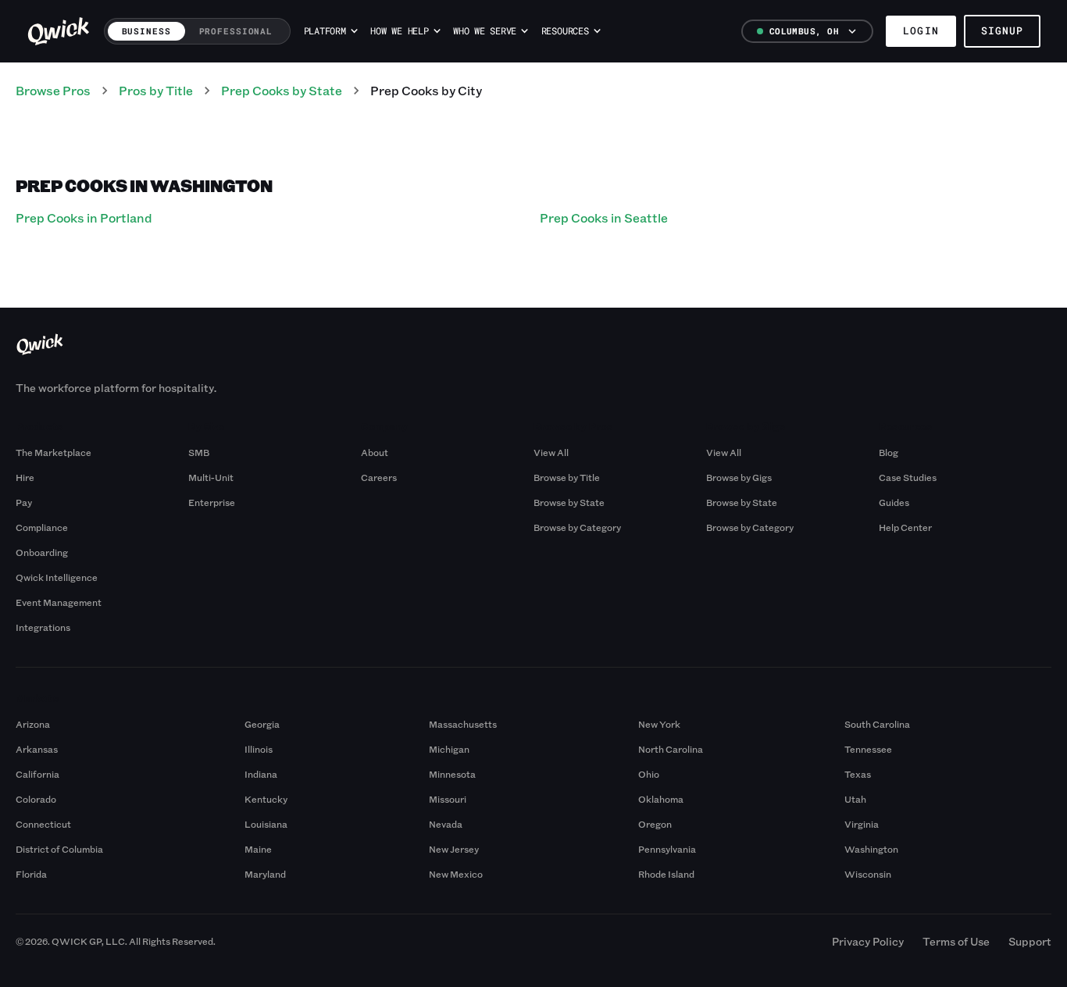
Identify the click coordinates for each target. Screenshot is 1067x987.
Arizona (33, 724)
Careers (379, 477)
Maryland (265, 874)
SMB (198, 452)
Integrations (43, 627)
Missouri (447, 799)
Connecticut (43, 824)
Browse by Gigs (739, 477)
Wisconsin (867, 874)
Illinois (258, 749)
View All (551, 452)
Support (1029, 941)
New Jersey (454, 849)
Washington (871, 849)
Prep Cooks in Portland (84, 217)
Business (146, 31)
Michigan (449, 749)
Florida (31, 874)
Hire (25, 477)
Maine (258, 849)
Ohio (648, 774)
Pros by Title (156, 90)
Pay (24, 502)
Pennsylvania (667, 849)
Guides (894, 502)
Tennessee (868, 749)
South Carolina (877, 724)
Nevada (445, 824)
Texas (857, 774)
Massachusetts (463, 724)
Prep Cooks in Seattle (604, 217)
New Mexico (456, 874)
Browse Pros (53, 90)
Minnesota (452, 774)
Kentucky (265, 799)
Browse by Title (567, 477)
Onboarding (42, 552)
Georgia (262, 724)
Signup (1002, 30)
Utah (855, 799)
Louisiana (265, 824)
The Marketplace (53, 452)
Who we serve (484, 31)
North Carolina (670, 749)
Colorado (36, 799)
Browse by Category (577, 527)
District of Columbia (59, 849)
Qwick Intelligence (57, 577)
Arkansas (37, 749)
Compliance (42, 527)
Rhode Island (666, 874)
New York (659, 724)
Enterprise (211, 502)
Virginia (861, 824)
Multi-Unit (211, 477)
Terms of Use (956, 941)
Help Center (905, 527)
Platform (325, 31)
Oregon (655, 824)
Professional (236, 31)
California (37, 774)
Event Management (59, 602)
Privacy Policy (868, 941)
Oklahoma (660, 799)
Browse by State (569, 502)
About (374, 452)
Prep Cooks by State (281, 90)
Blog (888, 452)
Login (920, 30)
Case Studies (908, 477)
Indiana (260, 774)
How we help (399, 31)
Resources (565, 31)
